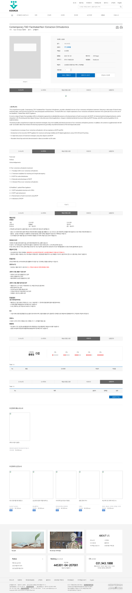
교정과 (63, 39)
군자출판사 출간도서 (22, 15)
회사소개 (11, 580)
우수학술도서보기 (82, 580)
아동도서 (116, 15)
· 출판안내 (106, 543)
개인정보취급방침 (30, 580)
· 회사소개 (91, 540)
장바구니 (106, 3)
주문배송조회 (98, 3)
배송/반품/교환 (66, 90)
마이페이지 (89, 3)
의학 (36, 15)
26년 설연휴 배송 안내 (17, 568)
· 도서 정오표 (92, 543)
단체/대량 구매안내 (59, 580)
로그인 (74, 3)
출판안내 (48, 580)
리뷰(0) (88, 90)
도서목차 (43, 90)
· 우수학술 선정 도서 (94, 545)
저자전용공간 (70, 580)
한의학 (76, 15)
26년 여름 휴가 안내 (17, 565)
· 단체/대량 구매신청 (109, 545)
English (120, 3)
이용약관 (20, 580)
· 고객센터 (106, 540)
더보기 (66, 205)
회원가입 (81, 3)
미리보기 (25, 82)
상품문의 (111, 90)
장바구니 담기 (85, 75)
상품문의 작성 (116, 397)
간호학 (49, 15)
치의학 (63, 15)
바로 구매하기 (66, 75)
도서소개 (20, 90)
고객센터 (113, 3)
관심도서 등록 (105, 75)
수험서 (103, 15)
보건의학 (89, 15)
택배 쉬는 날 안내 (16, 563)
